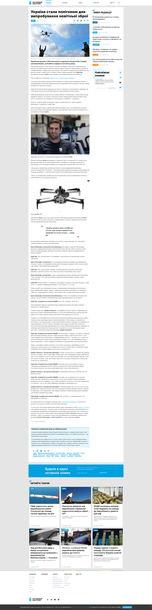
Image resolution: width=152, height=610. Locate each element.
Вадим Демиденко (58, 581)
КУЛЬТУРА (96, 2)
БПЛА (35, 454)
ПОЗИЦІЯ (64, 2)
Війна (32, 488)
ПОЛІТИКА (96, 44)
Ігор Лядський (56, 585)
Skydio (83, 453)
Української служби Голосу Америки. (62, 78)
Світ (30, 591)
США (34, 453)
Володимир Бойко (57, 583)
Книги (65, 581)
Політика (65, 530)
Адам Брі (76, 453)
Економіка (32, 581)
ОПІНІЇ (80, 2)
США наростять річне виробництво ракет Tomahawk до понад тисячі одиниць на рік (42, 510)
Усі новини (32, 577)
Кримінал (31, 583)
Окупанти (78, 456)
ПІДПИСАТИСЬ (112, 88)
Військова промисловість (46, 453)
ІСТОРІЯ (95, 54)
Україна (69, 453)
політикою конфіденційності (80, 607)
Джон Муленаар (74, 454)
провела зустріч (83, 407)
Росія (48, 456)
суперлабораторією (69, 402)
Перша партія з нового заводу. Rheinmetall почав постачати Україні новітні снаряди (107, 552)
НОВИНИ (48, 2)
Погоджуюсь (127, 607)
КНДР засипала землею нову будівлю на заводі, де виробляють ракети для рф (106, 510)
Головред (55, 577)
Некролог (66, 585)
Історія (66, 579)
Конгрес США (60, 453)
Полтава (31, 589)
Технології (64, 454)
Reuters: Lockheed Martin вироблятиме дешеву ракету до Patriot (74, 550)
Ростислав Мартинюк (58, 587)
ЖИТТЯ (112, 2)
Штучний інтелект (53, 454)
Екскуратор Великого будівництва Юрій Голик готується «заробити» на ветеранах (107, 39)
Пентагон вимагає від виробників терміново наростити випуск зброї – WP (76, 510)
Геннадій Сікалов (57, 579)
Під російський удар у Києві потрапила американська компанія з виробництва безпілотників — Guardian (43, 553)
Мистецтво (67, 583)
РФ (52, 456)
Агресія (63, 456)
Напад (57, 456)
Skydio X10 (41, 454)
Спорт (31, 587)
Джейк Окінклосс (39, 456)
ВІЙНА (33, 20)
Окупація (70, 456)
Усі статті (67, 577)
